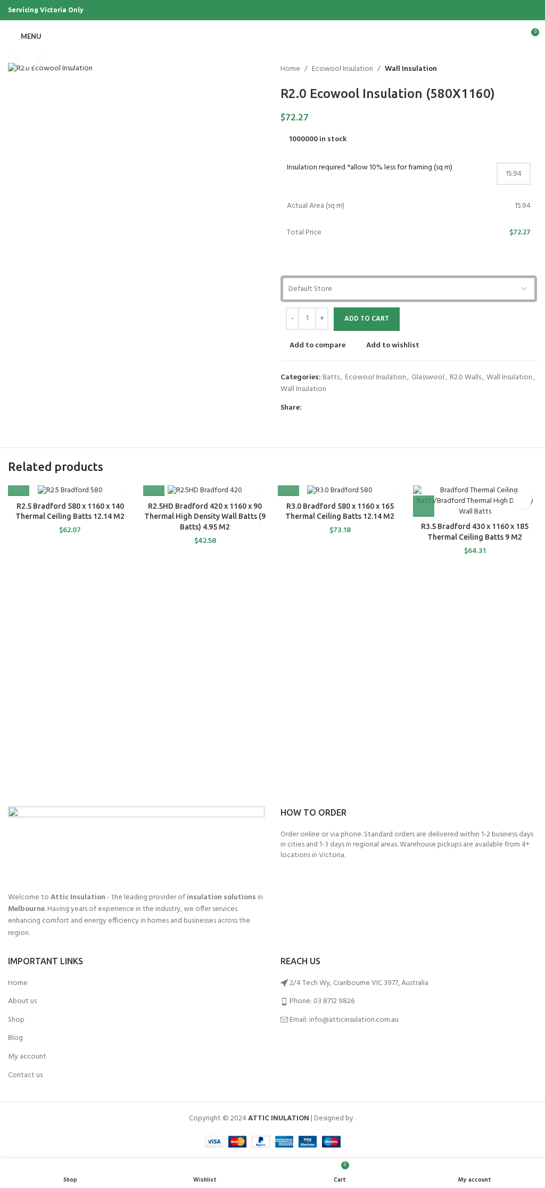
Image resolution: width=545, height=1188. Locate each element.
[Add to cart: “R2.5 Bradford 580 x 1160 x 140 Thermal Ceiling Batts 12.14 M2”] (18, 485)
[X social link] (494, 10)
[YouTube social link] (519, 10)
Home (290, 69)
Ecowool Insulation (342, 69)
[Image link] (136, 843)
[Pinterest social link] (531, 10)
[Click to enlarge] (28, 55)
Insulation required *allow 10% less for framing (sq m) (369, 167)
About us (22, 1001)
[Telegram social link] (357, 408)
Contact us (25, 1075)
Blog (15, 1038)
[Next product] (530, 69)
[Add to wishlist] (522, 500)
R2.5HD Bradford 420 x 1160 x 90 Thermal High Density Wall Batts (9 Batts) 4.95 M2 (205, 516)
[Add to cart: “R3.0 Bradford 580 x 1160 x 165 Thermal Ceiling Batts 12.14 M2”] (288, 485)
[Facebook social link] (482, 10)
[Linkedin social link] (344, 408)
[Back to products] (517, 69)
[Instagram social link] (506, 10)
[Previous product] (505, 69)
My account (27, 1057)
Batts (331, 377)
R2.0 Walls (465, 377)
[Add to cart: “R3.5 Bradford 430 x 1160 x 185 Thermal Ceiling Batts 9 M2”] (423, 506)
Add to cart (366, 318)
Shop (16, 1020)
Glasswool (427, 377)
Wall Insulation (411, 69)
